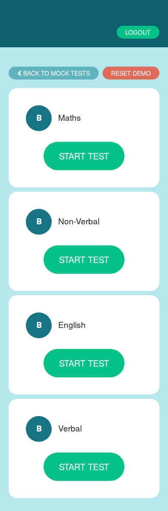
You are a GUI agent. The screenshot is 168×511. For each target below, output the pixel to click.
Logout (138, 32)
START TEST (84, 156)
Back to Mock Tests (56, 73)
